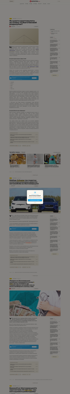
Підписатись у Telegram (36, 200)
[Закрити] (42, 191)
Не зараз (35, 202)
